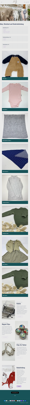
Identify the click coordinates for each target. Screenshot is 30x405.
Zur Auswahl (19, 316)
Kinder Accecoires (5, 171)
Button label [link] (19, 357)
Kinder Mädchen (5, 264)
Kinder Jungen (5, 295)
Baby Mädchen (5, 109)
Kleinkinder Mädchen (6, 202)
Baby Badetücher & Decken (7, 140)
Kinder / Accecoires (6, 32)
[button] (1, 2)
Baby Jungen (4, 78)
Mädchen (4, 29)
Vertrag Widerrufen (15, 392)
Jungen (4, 30)
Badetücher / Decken (6, 31)
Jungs (19, 386)
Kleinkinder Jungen (5, 233)
